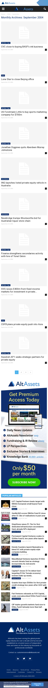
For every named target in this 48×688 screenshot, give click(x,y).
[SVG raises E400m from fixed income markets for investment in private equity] (24, 275)
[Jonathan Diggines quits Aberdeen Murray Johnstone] (24, 133)
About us (15, 670)
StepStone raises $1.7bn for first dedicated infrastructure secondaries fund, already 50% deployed (28, 526)
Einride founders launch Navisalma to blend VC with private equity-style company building (27, 549)
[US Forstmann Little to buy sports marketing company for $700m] (24, 98)
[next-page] (30, 372)
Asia (3, 75)
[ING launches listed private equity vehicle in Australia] (24, 168)
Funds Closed (16, 532)
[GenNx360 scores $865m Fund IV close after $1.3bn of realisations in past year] (5, 516)
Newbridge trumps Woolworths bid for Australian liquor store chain (21, 219)
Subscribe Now (37, 684)
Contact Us (30, 672)
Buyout (14, 509)
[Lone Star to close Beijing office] (24, 65)
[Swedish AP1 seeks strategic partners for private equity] (24, 343)
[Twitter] (24, 658)
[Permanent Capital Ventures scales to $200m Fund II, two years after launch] (5, 539)
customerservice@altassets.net (28, 652)
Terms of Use (25, 670)
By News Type (6, 43)
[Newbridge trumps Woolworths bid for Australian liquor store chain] (24, 204)
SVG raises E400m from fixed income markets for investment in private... (20, 290)
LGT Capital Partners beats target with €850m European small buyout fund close (28, 503)
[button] (3, 9)
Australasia (5, 179)
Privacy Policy (35, 670)
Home (3, 14)
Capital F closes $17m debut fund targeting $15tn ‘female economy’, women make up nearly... (26, 573)
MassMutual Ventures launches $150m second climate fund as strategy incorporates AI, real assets (28, 561)
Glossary (39, 672)
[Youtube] (30, 658)
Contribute (21, 672)
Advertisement (11, 672)
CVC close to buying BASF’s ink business (22, 46)
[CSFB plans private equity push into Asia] (24, 310)
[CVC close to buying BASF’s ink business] (24, 32)
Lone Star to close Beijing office (17, 79)
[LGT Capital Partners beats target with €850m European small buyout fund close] (5, 504)
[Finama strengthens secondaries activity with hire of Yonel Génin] (24, 239)
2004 (8, 14)
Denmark (15, 554)
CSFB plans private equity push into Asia (22, 324)
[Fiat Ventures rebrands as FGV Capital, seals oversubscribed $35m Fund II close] (5, 596)
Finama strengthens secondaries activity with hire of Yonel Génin (22, 255)
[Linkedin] (18, 658)
